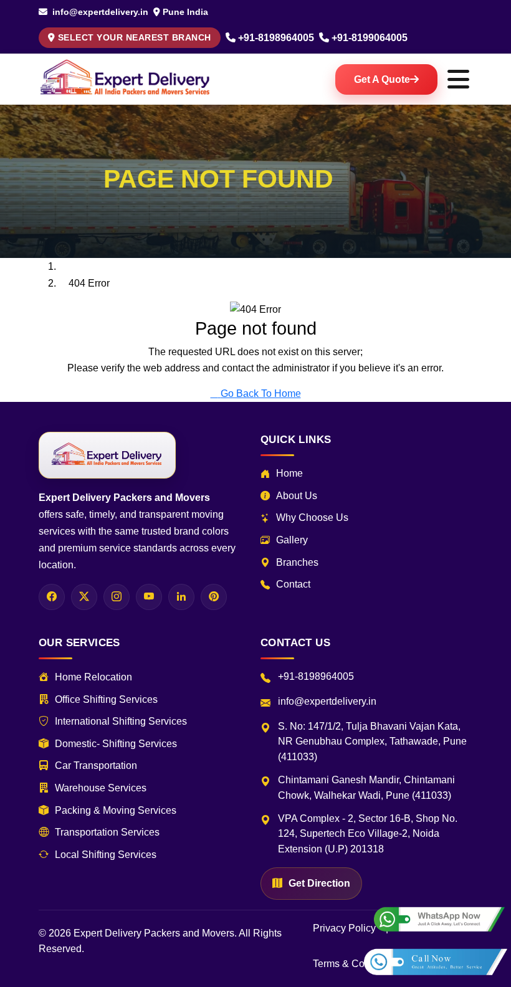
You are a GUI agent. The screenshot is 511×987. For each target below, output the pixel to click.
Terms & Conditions (356, 963)
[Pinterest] (214, 597)
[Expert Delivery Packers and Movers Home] (107, 455)
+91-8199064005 (370, 37)
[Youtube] (149, 597)
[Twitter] (84, 597)
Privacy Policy (344, 928)
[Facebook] (52, 597)
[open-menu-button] (458, 79)
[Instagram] (116, 597)
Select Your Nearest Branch (134, 37)
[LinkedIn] (181, 597)
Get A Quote (382, 79)
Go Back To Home (261, 393)
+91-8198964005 (276, 37)
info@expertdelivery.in (99, 12)
